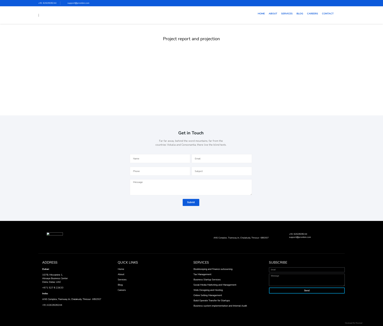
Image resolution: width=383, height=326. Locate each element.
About (273, 13)
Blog (300, 13)
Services (287, 13)
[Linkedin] (337, 3)
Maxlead (359, 323)
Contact (328, 13)
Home (261, 13)
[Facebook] (321, 3)
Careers (312, 13)
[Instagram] (342, 3)
